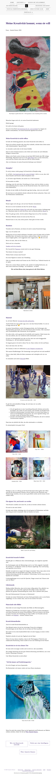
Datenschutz (28, 769)
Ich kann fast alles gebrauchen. (26, 321)
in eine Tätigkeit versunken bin (34, 348)
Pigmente (17, 249)
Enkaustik (22, 358)
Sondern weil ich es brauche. (13, 246)
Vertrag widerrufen (37, 769)
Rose (44, 211)
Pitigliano (16, 615)
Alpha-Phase (30, 157)
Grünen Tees (23, 209)
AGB (44, 769)
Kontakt (49, 769)
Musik (34, 206)
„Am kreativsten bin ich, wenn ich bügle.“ (24, 174)
